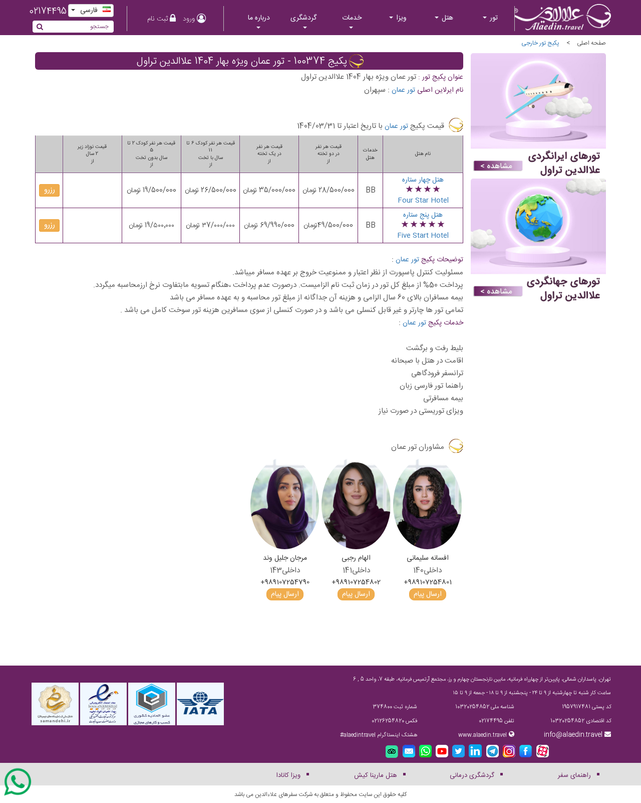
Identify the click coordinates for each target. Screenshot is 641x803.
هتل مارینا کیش (375, 775)
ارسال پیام (428, 594)
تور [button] (493, 18)
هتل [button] (446, 18)
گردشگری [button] (303, 18)
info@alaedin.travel (573, 734)
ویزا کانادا (288, 775)
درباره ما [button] (259, 18)
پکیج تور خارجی (540, 43)
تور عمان (403, 90)
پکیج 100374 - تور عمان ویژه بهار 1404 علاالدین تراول (242, 61)
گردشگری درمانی (472, 775)
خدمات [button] (352, 18)
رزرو (49, 190)
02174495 (48, 11)
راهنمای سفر (574, 775)
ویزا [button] (400, 18)
